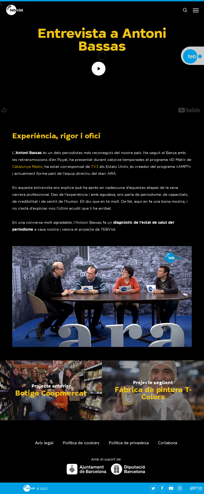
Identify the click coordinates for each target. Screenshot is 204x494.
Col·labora (167, 443)
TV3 (95, 166)
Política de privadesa (129, 443)
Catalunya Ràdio (27, 166)
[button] (196, 10)
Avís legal (44, 443)
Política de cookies (81, 443)
